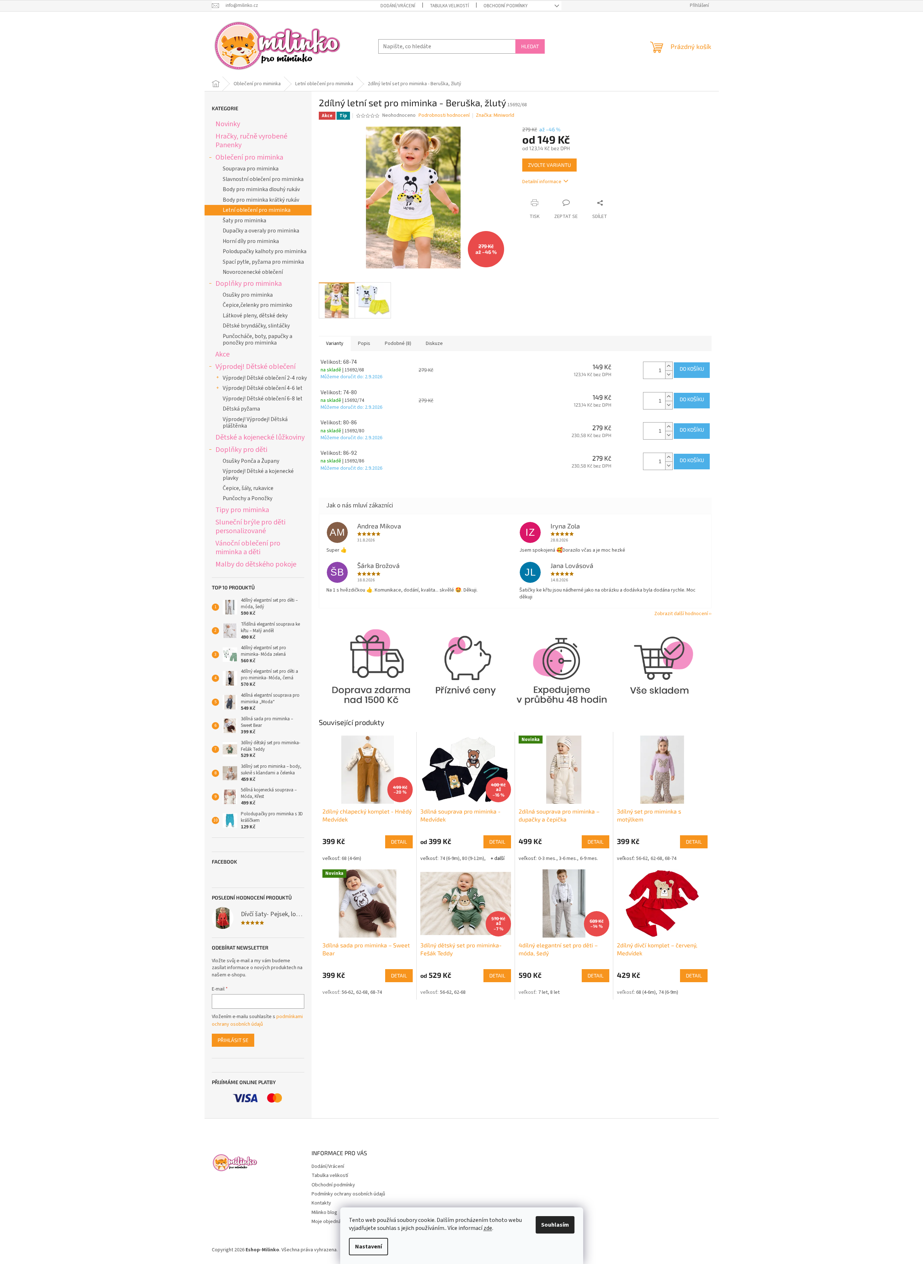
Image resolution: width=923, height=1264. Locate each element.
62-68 (656, 858)
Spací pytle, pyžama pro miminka (263, 262)
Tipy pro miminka (242, 510)
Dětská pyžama (241, 409)
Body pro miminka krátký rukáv (261, 200)
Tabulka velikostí (449, 6)
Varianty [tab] (334, 343)
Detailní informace (541, 181)
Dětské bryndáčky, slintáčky (256, 326)
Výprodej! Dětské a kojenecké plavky (258, 474)
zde (487, 1228)
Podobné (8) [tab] (398, 343)
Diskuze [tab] (434, 343)
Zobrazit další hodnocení (681, 613)
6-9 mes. (589, 858)
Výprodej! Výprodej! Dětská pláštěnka (255, 422)
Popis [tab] (364, 343)
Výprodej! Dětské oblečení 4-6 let (262, 388)
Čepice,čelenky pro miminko (257, 305)
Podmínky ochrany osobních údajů (348, 1194)
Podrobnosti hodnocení (444, 115)
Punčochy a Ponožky (247, 498)
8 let (555, 992)
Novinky (227, 124)
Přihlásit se (233, 1040)
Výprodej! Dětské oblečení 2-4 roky (265, 378)
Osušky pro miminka (248, 295)
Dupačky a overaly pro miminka (261, 231)
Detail (399, 842)
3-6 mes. (568, 858)
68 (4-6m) (351, 858)
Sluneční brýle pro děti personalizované (250, 526)
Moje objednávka (330, 1221)
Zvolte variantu (549, 165)
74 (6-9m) (450, 858)
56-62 (642, 858)
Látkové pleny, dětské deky (255, 316)
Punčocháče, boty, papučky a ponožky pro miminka (257, 339)
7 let (543, 992)
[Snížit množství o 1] (668, 374)
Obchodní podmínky (505, 6)
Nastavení (368, 1247)
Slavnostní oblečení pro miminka (263, 179)
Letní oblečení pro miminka (257, 210)
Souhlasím (555, 1225)
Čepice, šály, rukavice (248, 488)
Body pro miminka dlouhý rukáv (261, 189)
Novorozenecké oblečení (253, 272)
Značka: (495, 115)
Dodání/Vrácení (397, 6)
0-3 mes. (547, 858)
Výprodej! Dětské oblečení (255, 366)
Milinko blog (324, 1212)
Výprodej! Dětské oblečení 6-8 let (262, 399)
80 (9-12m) (473, 858)
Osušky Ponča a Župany (251, 461)
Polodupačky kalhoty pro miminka (264, 251)
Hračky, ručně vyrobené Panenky (251, 140)
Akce (222, 354)
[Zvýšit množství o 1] (668, 366)
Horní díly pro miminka (251, 241)
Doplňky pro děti (241, 449)
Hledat (530, 46)
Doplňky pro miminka (248, 283)
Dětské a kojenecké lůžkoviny (260, 437)
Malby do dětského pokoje (255, 564)
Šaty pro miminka (244, 221)
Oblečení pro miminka (249, 157)
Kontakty (321, 1203)
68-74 (670, 858)
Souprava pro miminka (251, 169)
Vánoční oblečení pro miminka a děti (247, 547)
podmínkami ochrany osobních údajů (257, 1020)
